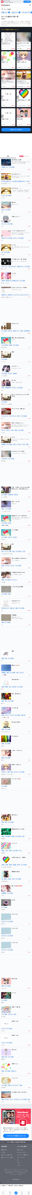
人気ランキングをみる (16, 129)
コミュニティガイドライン (23, 1169)
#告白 (15, 12)
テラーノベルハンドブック (13, 1169)
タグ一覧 (3, 1152)
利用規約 (5, 1169)
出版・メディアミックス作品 (7, 1157)
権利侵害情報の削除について (10, 1172)
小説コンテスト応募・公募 (6, 1154)
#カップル (26, 12)
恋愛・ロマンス (20, 1149)
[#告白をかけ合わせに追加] (20, 12)
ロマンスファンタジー (21, 1152)
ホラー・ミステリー (21, 1157)
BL (17, 1160)
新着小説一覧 (4, 1149)
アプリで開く (27, 1)
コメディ (19, 1165)
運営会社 (20, 1174)
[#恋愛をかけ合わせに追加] (9, 12)
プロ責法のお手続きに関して (21, 1172)
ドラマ (18, 1162)
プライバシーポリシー (14, 1174)
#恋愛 (4, 12)
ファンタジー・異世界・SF (22, 1154)
